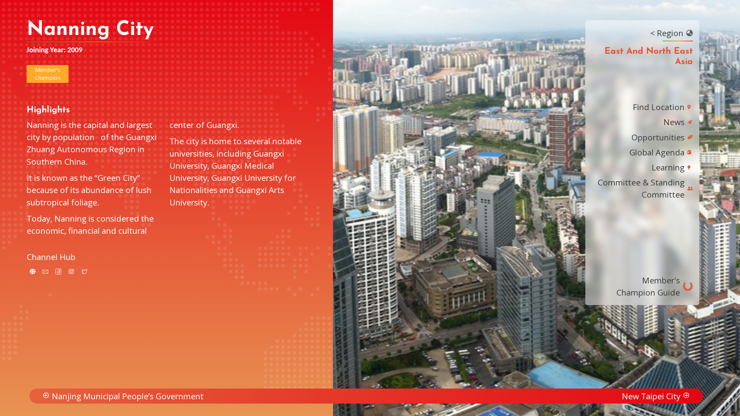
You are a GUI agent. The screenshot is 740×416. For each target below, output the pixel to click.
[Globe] (32, 271)
